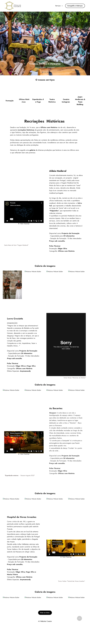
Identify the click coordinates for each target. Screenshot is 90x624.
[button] (6, 40)
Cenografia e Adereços (75, 6)
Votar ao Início (45, 613)
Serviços (58, 6)
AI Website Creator (45, 621)
